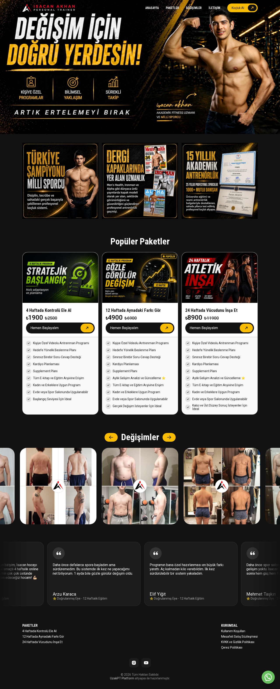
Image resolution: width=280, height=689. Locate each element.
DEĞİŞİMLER (194, 8)
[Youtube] (146, 663)
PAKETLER (172, 8)
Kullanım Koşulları (233, 631)
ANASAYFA (152, 8)
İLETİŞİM (214, 8)
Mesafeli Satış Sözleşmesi (239, 636)
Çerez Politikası (231, 647)
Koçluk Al (238, 8)
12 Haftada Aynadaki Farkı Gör (43, 636)
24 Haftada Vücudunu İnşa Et (42, 642)
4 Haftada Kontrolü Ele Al (39, 631)
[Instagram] (134, 663)
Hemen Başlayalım (44, 328)
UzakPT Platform (122, 678)
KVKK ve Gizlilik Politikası (237, 642)
